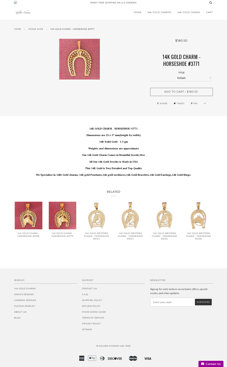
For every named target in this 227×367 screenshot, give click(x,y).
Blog (17, 318)
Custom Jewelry (24, 306)
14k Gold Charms (159, 12)
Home (138, 12)
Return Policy (91, 306)
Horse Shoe (35, 29)
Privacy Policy (91, 323)
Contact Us (89, 288)
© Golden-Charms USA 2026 (113, 346)
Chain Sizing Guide (94, 312)
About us (20, 312)
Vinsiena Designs (25, 300)
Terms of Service (93, 318)
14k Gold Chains (189, 12)
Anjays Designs (24, 294)
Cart (209, 12)
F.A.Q (85, 294)
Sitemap (87, 329)
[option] (79, 59)
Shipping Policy (92, 300)
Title (181, 72)
